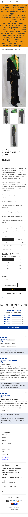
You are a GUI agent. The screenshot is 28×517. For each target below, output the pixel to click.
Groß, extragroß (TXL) (8, 249)
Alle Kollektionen (6, 49)
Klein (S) (8, 239)
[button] (4, 81)
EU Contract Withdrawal (5, 458)
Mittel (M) (20, 239)
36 (20, 272)
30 (20, 262)
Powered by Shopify (14, 509)
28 (20, 259)
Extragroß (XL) (20, 243)
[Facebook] (2, 297)
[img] (3, 337)
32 (20, 266)
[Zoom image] (14, 81)
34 (20, 269)
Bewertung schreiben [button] (14, 327)
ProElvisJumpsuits (14, 2)
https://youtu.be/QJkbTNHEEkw (11, 201)
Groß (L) (8, 243)
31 (8, 266)
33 (8, 269)
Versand (4, 440)
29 (8, 262)
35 (8, 272)
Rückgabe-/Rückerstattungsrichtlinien (7, 445)
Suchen (4, 437)
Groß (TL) (20, 246)
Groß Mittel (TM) (8, 246)
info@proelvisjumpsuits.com (10, 481)
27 (8, 259)
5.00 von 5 (18, 311)
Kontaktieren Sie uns (6, 450)
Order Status (5, 454)
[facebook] (2, 491)
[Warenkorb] (25, 2)
